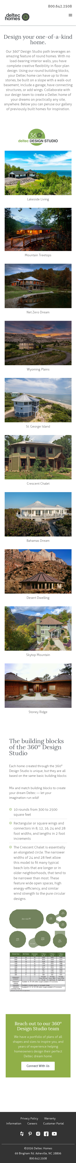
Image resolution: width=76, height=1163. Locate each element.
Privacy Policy (29, 1118)
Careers (32, 1123)
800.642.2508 (60, 6)
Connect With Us (38, 1066)
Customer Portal (53, 1123)
